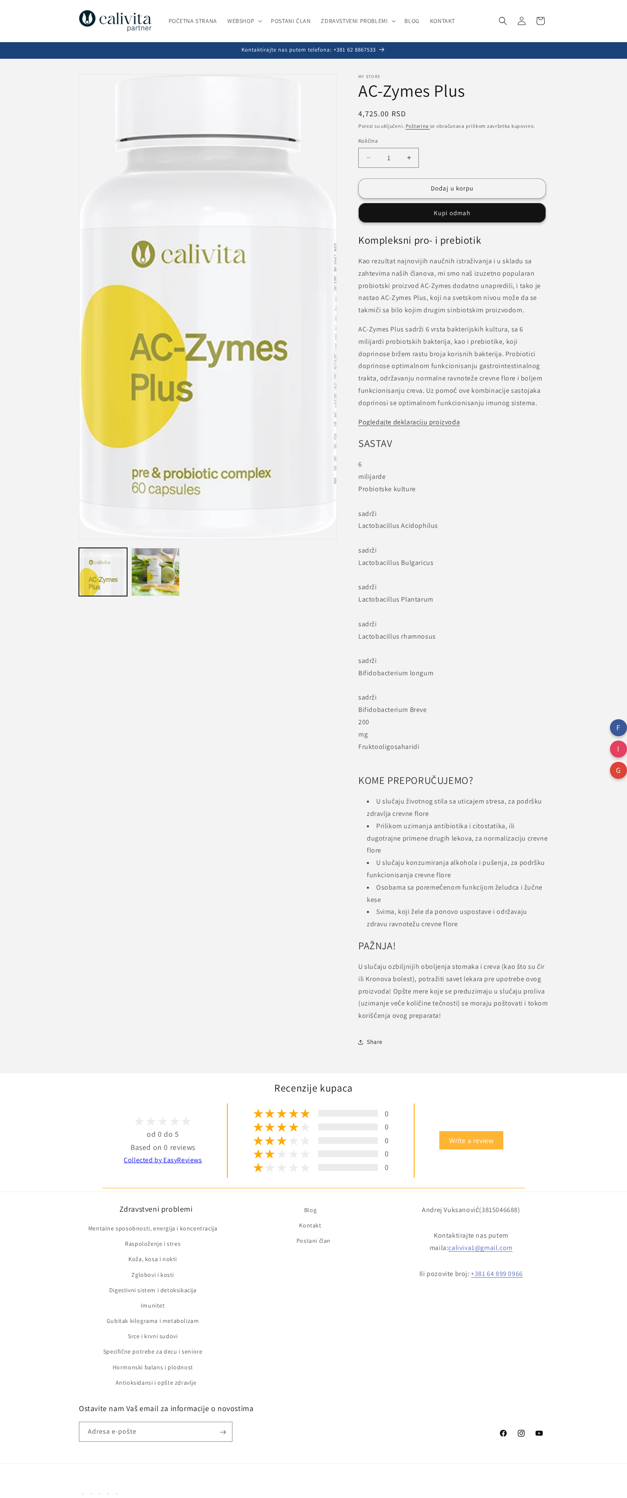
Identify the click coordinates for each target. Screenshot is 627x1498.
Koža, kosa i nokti (152, 1259)
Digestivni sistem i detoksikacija (153, 1290)
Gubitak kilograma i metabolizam (153, 1321)
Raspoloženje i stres (152, 1243)
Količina (368, 140)
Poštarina (418, 126)
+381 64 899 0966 (497, 1273)
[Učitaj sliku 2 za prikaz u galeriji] (155, 572)
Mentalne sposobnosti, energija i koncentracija (153, 1228)
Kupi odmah (452, 213)
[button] (244, 21)
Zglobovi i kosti (152, 1275)
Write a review (471, 1141)
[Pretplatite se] (222, 1432)
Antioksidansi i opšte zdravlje (156, 1382)
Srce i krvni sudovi (152, 1336)
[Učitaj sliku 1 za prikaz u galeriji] (103, 572)
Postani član (313, 1240)
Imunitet (153, 1305)
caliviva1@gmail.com (480, 1247)
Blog (310, 1210)
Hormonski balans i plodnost (153, 1367)
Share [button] (375, 1042)
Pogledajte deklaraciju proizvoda (409, 422)
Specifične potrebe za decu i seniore (153, 1352)
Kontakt (310, 1225)
